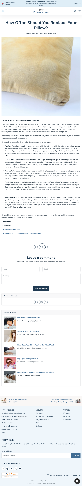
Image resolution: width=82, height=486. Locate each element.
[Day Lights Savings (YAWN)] (10, 363)
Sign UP (76, 455)
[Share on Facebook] (36, 247)
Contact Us (76, 3)
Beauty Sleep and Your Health (28, 318)
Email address (7, 451)
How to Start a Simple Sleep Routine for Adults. (35, 372)
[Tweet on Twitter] (41, 247)
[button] (3, 11)
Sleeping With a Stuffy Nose (28, 331)
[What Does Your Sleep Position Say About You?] (10, 350)
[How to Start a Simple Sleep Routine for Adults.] (10, 377)
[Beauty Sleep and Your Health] (10, 323)
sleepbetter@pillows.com (15, 413)
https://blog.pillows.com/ (11, 229)
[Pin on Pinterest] (46, 247)
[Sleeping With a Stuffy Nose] (10, 336)
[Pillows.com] (41, 11)
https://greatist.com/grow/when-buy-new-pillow (21, 233)
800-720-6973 (11, 416)
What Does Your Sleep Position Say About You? (35, 345)
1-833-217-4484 (12, 420)
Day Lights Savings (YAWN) (27, 359)
